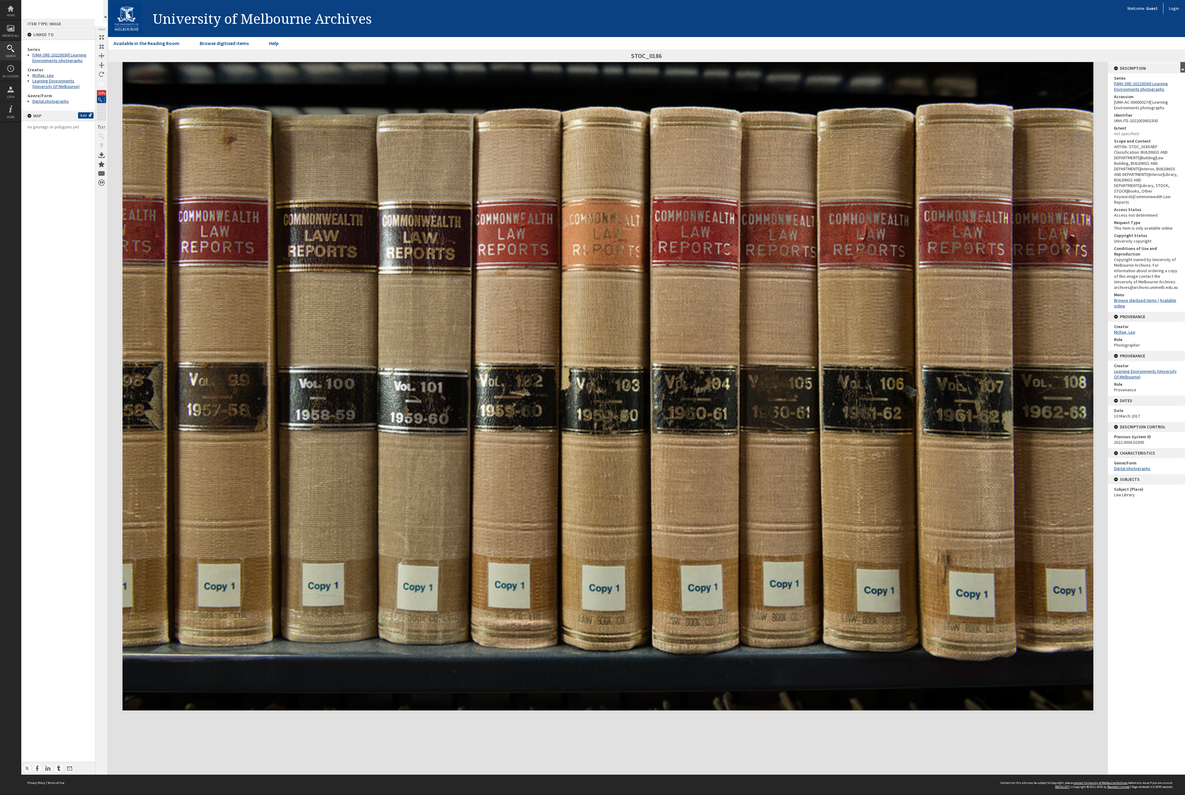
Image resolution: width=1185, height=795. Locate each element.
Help (274, 43)
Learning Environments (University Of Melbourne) (56, 83)
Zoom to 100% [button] (101, 83)
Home (11, 15)
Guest (1152, 8)
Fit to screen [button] (101, 46)
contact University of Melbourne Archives (1101, 783)
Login (11, 97)
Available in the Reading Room (146, 43)
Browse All (10, 36)
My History (10, 76)
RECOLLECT (1062, 787)
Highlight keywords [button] (101, 145)
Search (11, 56)
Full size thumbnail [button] (101, 37)
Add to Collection (101, 164)
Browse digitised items (224, 43)
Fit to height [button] (101, 65)
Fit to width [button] (101, 55)
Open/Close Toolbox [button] (105, 11)
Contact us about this (101, 173)
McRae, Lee (43, 75)
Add (83, 115)
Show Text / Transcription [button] (101, 127)
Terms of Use (56, 783)
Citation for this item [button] (101, 182)
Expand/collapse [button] (1182, 67)
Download (101, 155)
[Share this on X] (27, 765)
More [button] (11, 117)
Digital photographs (50, 101)
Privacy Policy (36, 783)
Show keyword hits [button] (101, 136)
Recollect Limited (1118, 787)
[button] (101, 99)
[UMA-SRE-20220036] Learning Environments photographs (59, 57)
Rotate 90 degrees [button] (101, 74)
